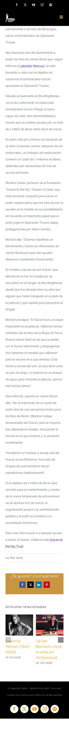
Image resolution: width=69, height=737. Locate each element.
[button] (8, 640)
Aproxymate (55, 695)
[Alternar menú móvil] (61, 17)
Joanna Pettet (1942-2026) (18, 646)
